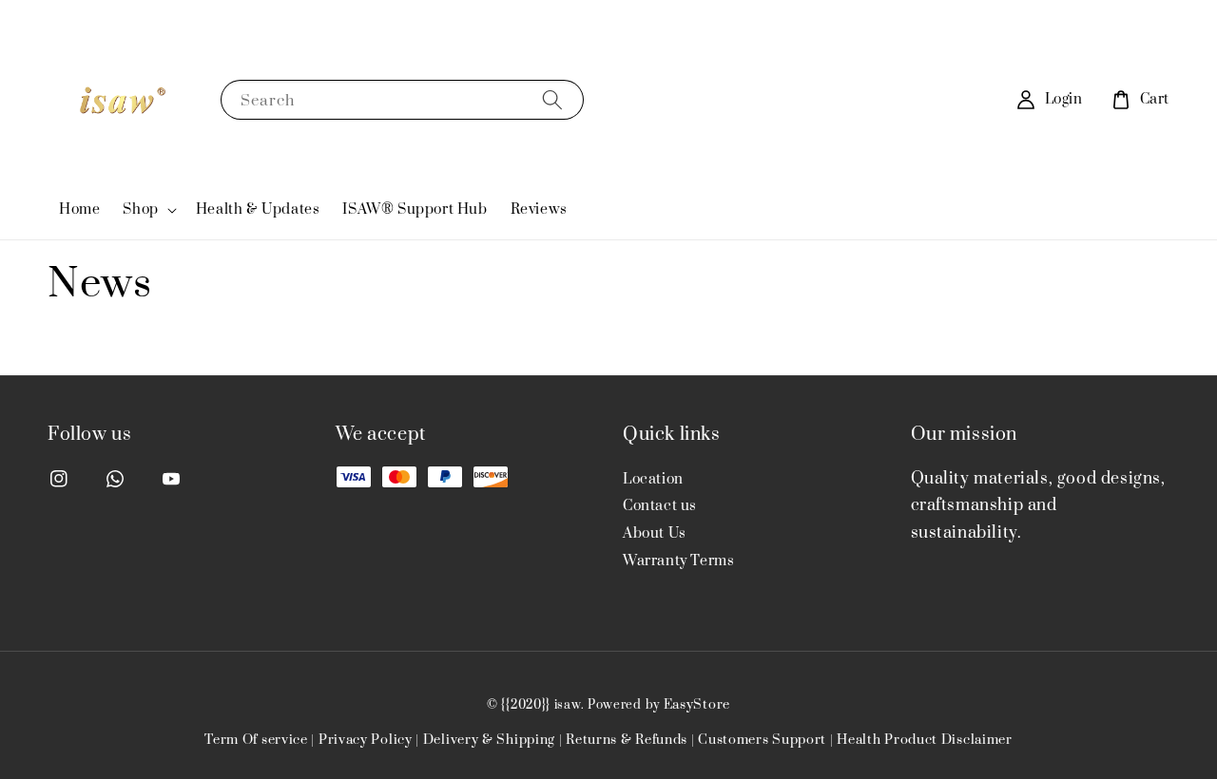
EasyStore (697, 704)
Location (653, 479)
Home (79, 209)
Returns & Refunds (626, 740)
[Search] (552, 99)
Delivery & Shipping (489, 740)
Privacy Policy (366, 740)
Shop (140, 209)
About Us (654, 533)
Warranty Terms (678, 561)
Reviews (539, 209)
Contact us (660, 506)
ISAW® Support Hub (414, 209)
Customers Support (762, 740)
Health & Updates (258, 209)
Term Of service (256, 740)
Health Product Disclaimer (925, 740)
